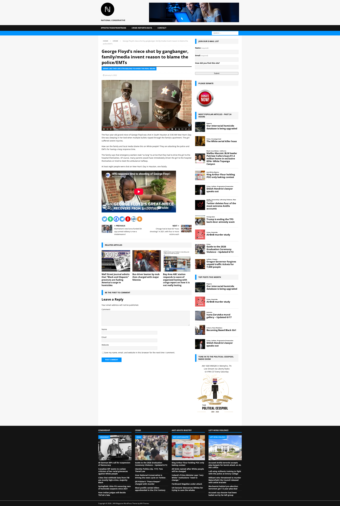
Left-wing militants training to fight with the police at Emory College (225, 472)
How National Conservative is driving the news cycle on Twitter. (150, 476)
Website (105, 345)
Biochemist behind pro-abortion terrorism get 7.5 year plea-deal (223, 487)
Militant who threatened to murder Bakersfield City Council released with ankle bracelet (225, 480)
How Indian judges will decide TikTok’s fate (112, 493)
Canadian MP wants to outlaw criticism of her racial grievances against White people (113, 471)
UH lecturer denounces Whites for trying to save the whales (187, 488)
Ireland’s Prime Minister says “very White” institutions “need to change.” (187, 477)
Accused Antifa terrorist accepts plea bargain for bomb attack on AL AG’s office (225, 465)
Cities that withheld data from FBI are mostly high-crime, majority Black (113, 480)
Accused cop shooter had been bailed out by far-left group (223, 493)
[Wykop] (133, 219)
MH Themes (144, 503)
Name (104, 329)
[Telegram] (122, 219)
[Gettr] (128, 219)
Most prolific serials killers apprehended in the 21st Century (150, 488)
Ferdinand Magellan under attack (187, 484)
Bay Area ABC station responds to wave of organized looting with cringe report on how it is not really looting (176, 280)
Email (104, 337)
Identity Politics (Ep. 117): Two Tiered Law (149, 470)
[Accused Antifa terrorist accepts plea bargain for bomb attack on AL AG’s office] (225, 447)
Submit (216, 73)
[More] (139, 219)
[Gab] (110, 219)
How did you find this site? (207, 63)
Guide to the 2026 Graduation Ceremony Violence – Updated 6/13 (151, 463)
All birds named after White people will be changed (188, 470)
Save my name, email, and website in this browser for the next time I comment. (139, 352)
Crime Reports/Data (142, 28)
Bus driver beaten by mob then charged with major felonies (146, 277)
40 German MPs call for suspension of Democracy (114, 463)
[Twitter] (104, 219)
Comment (106, 309)
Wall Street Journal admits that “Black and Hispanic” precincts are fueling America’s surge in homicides (115, 280)
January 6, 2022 (111, 75)
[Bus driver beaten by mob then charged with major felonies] (146, 261)
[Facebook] (116, 219)
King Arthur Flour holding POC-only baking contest (188, 463)
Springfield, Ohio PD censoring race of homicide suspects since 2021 (114, 487)
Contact (162, 28)
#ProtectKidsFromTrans (113, 28)
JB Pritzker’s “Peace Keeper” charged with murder (147, 482)
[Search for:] (225, 33)
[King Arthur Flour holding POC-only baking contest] (188, 447)
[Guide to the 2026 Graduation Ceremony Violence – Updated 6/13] (151, 447)
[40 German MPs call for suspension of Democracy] (114, 447)
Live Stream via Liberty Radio (217, 368)
